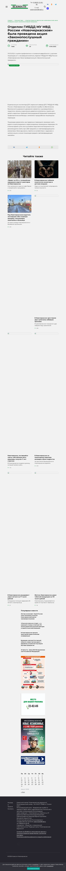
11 (25, 780)
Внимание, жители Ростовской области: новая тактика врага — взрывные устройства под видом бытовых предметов (32, 643)
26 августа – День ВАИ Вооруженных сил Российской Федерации (33, 650)
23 (42, 782)
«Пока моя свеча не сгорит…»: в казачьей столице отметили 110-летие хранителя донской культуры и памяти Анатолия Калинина (32, 626)
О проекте (10, 805)
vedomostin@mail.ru (36, 9)
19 (28, 782)
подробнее (35, 864)
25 (25, 784)
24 (22, 784)
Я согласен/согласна (33, 868)
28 (36, 784)
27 (32, 784)
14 (35, 780)
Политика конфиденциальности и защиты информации (34, 837)
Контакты (10, 809)
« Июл (23, 792)
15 (38, 780)
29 (39, 784)
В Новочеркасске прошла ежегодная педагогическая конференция (30, 634)
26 (28, 784)
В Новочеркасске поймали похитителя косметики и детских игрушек (44, 182)
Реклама (10, 802)
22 (39, 782)
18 (25, 782)
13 (32, 780)
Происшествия (14, 65)
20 (32, 782)
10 (21, 780)
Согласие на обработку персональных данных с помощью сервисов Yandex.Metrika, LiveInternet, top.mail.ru (31, 833)
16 (42, 780)
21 (35, 782)
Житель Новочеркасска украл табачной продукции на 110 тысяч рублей (45, 596)
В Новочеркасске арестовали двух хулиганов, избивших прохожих (45, 319)
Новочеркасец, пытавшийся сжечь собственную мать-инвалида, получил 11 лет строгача (18, 458)
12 (28, 780)
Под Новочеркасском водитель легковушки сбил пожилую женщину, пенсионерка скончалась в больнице (19, 217)
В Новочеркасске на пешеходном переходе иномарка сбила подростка (45, 457)
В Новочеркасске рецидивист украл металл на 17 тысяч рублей (18, 596)
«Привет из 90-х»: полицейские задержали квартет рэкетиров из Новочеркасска (19, 182)
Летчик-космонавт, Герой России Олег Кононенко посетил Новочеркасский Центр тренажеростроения (32, 616)
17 (21, 782)
